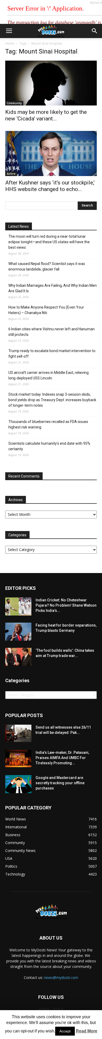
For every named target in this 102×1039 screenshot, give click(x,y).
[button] (94, 31)
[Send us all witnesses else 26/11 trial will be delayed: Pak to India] (18, 733)
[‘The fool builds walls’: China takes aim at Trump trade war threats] (18, 657)
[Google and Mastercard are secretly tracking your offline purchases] (18, 784)
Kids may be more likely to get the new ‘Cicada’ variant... (46, 115)
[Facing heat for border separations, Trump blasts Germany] (18, 632)
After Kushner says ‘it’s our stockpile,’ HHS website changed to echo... (50, 185)
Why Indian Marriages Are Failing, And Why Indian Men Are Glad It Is (52, 288)
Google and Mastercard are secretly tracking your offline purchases (60, 783)
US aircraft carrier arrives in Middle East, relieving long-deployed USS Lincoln (48, 375)
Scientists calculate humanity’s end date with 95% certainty (49, 446)
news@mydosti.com (61, 977)
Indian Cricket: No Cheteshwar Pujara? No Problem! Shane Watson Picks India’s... (66, 605)
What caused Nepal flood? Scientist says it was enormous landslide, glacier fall (46, 266)
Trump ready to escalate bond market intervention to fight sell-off (51, 353)
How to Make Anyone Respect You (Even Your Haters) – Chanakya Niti (46, 310)
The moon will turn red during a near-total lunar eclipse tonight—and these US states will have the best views (49, 242)
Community (14, 103)
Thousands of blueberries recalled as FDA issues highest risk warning (48, 424)
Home (9, 43)
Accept (65, 1031)
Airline (11, 174)
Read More (86, 1031)
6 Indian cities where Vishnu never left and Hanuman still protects (51, 332)
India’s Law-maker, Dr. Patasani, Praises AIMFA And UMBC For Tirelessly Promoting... (62, 757)
